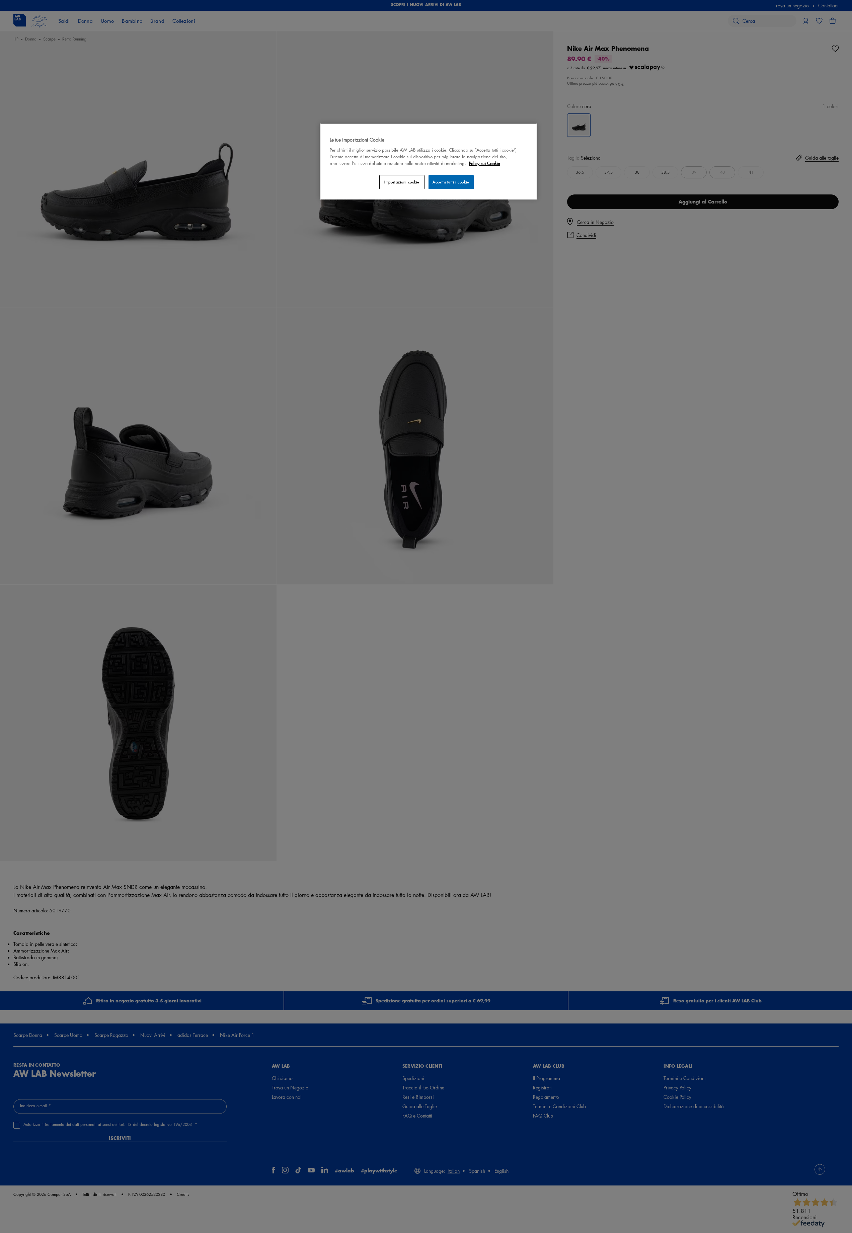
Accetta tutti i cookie (451, 181)
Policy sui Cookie (484, 163)
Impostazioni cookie (401, 181)
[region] (428, 161)
